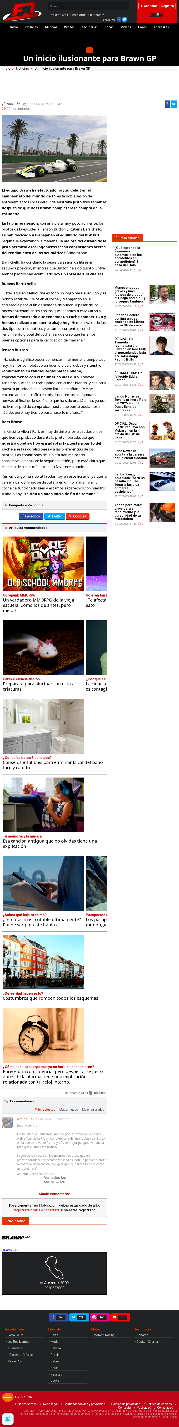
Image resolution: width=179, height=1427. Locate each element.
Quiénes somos (26, 1404)
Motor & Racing (104, 1335)
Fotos (109, 27)
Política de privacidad (125, 1404)
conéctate (52, 1210)
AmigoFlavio (27, 1119)
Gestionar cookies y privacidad (84, 1404)
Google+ (79, 516)
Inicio (14, 27)
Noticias (31, 27)
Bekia (54, 1335)
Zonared (142, 1335)
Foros (142, 27)
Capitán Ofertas (148, 1341)
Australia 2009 (56, 1283)
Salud (55, 1368)
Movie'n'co (15, 1361)
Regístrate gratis (26, 1210)
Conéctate (36, 1173)
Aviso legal (50, 1404)
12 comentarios (19, 109)
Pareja (55, 1355)
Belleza (56, 1348)
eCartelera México (20, 1355)
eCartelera (15, 1348)
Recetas (56, 1374)
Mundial (51, 27)
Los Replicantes (18, 1341)
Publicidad (144, 1407)
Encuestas (161, 27)
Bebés (55, 1361)
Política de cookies (159, 1404)
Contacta (124, 1407)
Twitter (57, 516)
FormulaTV (15, 1335)
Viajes (55, 1381)
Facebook (32, 516)
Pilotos (69, 27)
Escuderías (90, 27)
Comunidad (165, 1407)
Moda (55, 1341)
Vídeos (126, 27)
